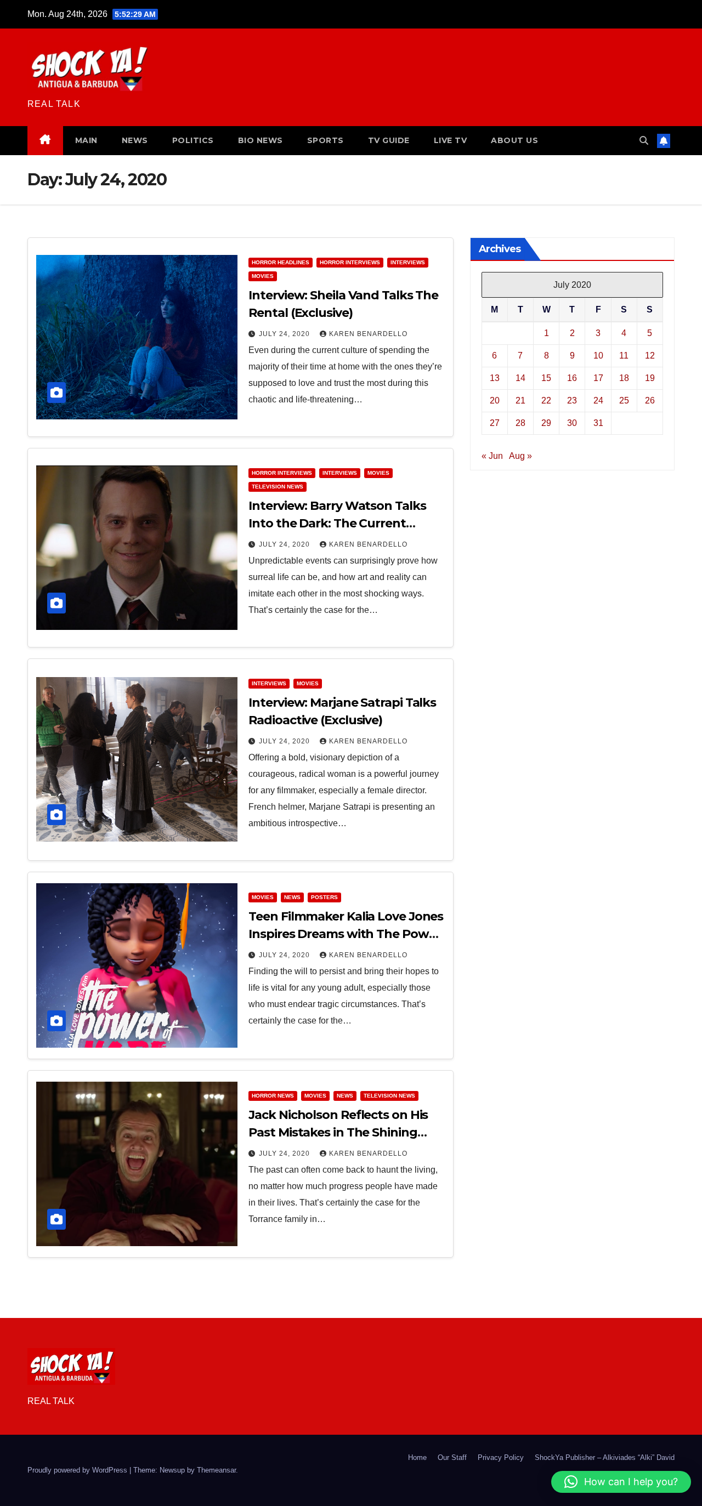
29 (546, 423)
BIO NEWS (260, 140)
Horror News (273, 1096)
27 (495, 423)
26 (650, 400)
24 (598, 400)
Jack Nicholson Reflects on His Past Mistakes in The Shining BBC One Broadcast (338, 1132)
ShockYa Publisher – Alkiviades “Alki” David (605, 1457)
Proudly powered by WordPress (78, 1470)
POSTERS (324, 897)
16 (572, 378)
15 (546, 378)
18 (624, 378)
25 (624, 400)
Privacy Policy (501, 1457)
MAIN (86, 140)
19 (650, 378)
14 (520, 378)
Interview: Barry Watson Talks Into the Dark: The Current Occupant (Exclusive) (337, 523)
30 (572, 423)
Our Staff (452, 1457)
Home (417, 1457)
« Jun (492, 456)
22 (546, 400)
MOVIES (263, 276)
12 (650, 355)
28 (520, 423)
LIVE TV (450, 140)
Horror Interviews (350, 262)
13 (495, 378)
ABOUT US (514, 140)
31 (598, 423)
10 (598, 355)
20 (495, 400)
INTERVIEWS (407, 262)
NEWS (135, 140)
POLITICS (193, 140)
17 (598, 378)
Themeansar (216, 1470)
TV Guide (389, 140)
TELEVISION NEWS (277, 487)
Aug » (520, 456)
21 (520, 400)
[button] (643, 140)
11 (624, 355)
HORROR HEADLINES (280, 262)
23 (572, 400)
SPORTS (325, 140)
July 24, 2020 (285, 334)
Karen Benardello (368, 334)
